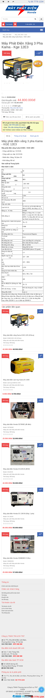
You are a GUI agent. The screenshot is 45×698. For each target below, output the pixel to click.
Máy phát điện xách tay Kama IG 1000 (16, 380)
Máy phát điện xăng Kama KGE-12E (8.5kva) (18, 335)
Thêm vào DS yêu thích (13, 117)
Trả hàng (4, 595)
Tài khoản (9, 24)
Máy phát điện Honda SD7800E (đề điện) (17, 424)
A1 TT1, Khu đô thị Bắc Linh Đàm (14, 640)
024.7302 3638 (7, 644)
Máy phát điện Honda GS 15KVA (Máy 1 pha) (18, 513)
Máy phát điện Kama (16, 108)
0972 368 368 (17, 644)
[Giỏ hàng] (8, 1)
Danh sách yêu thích (7, 610)
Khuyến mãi (5, 597)
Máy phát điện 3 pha (21, 34)
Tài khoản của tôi (6, 606)
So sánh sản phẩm (33, 117)
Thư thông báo (6, 613)
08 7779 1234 (36, 1)
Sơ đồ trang (5, 599)
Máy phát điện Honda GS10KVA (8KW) (16, 469)
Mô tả (8, 136)
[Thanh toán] (13, 1)
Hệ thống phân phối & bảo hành (11, 593)
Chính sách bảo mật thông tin (10, 586)
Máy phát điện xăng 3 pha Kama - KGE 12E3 (16, 37)
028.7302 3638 (8, 668)
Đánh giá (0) (34, 136)
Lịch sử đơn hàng (7, 608)
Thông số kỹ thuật (20, 136)
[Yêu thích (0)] (3, 1)
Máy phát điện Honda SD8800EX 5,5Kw (16, 558)
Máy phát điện (7, 34)
